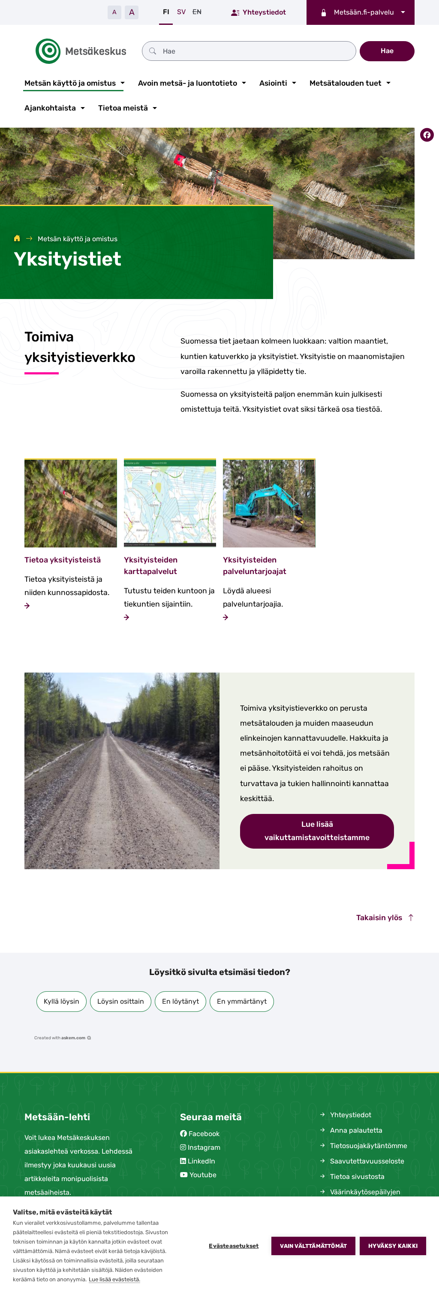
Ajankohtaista (50, 108)
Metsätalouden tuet (346, 83)
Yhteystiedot (264, 12)
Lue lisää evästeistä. (114, 1279)
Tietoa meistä (123, 108)
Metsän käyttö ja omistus (70, 83)
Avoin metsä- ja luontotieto (187, 83)
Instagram (204, 1147)
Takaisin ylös (380, 917)
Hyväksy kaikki (393, 1245)
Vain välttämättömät (313, 1246)
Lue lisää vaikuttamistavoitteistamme (317, 831)
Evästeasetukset (234, 1245)
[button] (61, 1001)
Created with (59, 1038)
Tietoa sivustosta (356, 1176)
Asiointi (273, 83)
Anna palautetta (355, 1130)
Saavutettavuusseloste (366, 1161)
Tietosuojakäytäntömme (367, 1146)
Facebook (204, 1134)
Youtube (202, 1175)
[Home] (17, 239)
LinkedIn (201, 1161)
